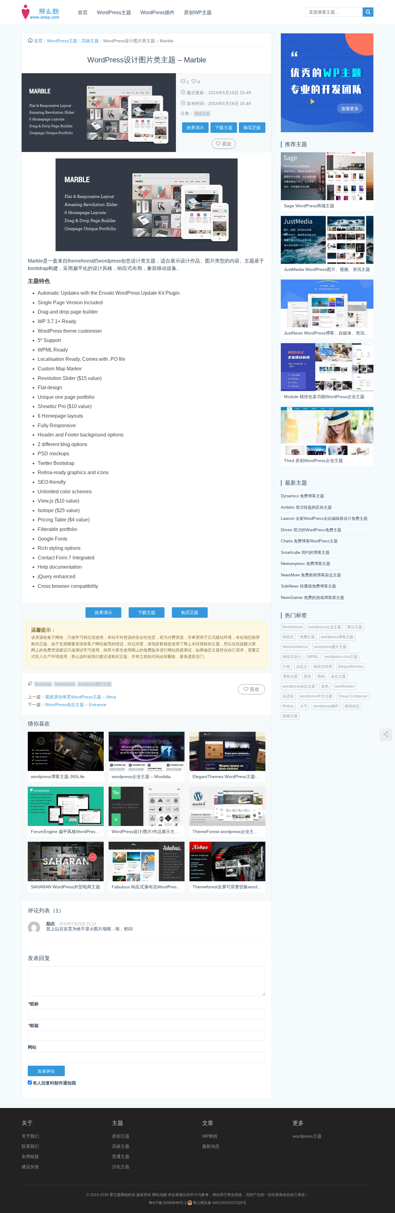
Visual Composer (353, 696)
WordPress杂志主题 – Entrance (75, 704)
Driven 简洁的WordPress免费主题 (311, 530)
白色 (286, 666)
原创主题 (120, 1136)
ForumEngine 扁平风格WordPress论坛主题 (66, 831)
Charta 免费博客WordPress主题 (309, 541)
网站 (32, 1047)
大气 (303, 706)
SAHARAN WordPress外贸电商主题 (65, 886)
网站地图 (159, 1195)
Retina (288, 706)
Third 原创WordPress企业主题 (313, 460)
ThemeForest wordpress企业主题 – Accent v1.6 (227, 831)
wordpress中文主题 (316, 696)
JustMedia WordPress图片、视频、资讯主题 (327, 269)
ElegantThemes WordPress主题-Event (227, 776)
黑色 (307, 676)
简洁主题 (354, 627)
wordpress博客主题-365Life (58, 776)
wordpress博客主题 (337, 637)
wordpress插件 (326, 706)
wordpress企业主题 (325, 627)
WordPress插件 (157, 12)
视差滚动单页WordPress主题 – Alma (80, 696)
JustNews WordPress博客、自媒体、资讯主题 (327, 333)
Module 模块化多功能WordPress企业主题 (324, 396)
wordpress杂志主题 (299, 686)
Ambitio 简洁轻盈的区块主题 (306, 507)
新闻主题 (290, 716)
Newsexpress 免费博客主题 (305, 563)
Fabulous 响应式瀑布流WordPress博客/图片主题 (146, 886)
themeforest (65, 684)
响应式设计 (292, 657)
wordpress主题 (307, 1136)
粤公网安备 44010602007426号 (219, 1203)
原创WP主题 (198, 12)
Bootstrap (43, 684)
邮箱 (33, 1025)
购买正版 (252, 127)
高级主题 (90, 40)
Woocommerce (295, 647)
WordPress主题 (114, 12)
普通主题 (120, 1156)
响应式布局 (323, 666)
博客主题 (290, 676)
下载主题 (223, 127)
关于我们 (30, 1136)
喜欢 (226, 143)
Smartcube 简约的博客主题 (305, 552)
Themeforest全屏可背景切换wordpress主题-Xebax (227, 886)
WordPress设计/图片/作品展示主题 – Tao (146, 831)
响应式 (288, 637)
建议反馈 (30, 1166)
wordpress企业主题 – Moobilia (141, 776)
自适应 (288, 696)
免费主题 (307, 637)
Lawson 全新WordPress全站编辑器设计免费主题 (324, 518)
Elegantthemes (351, 666)
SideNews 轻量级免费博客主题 (308, 586)
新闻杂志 (352, 706)
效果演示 (195, 127)
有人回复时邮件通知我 (54, 1082)
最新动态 (210, 1146)
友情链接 (30, 1156)
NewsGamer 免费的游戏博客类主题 (312, 597)
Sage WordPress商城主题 (309, 205)
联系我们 (30, 1146)
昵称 (33, 1003)
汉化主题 (120, 1166)
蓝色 (325, 686)
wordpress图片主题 (94, 684)
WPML (312, 657)
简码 (321, 676)
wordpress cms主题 (341, 657)
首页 (83, 12)
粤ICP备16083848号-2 (168, 1203)
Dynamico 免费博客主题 (302, 496)
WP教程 (210, 1136)
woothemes (344, 686)
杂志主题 (338, 676)
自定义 (301, 666)
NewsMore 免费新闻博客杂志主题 (311, 575)
